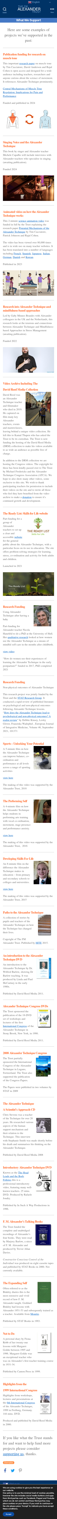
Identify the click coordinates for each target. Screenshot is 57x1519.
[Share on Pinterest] (22, 1470)
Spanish (26, 253)
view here (8, 777)
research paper (27, 63)
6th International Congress (21, 1402)
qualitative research (18, 637)
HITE (39, 942)
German (7, 257)
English (36, 2)
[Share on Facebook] (7, 1470)
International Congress (15, 1026)
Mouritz (34, 1314)
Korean (29, 257)
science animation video (31, 220)
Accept (8, 1514)
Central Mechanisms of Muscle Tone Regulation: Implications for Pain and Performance (23, 92)
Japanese (37, 253)
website (18, 537)
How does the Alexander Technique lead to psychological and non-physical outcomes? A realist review (27, 716)
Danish (16, 257)
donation (27, 497)
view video (8, 651)
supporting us (13, 1453)
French (17, 253)
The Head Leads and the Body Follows (15, 1176)
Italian (46, 253)
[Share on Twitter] (14, 1470)
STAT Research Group (30, 698)
